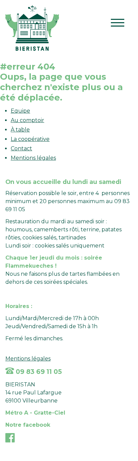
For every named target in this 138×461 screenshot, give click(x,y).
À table (20, 129)
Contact (21, 148)
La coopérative (30, 139)
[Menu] (117, 24)
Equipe (20, 111)
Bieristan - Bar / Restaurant (32, 28)
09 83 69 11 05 (38, 372)
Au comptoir (27, 120)
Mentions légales (33, 158)
